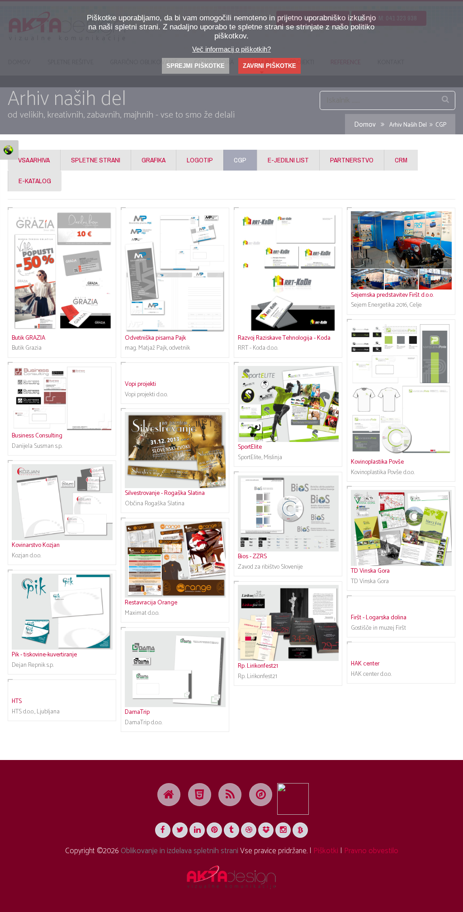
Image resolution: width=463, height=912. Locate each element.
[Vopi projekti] (175, 372)
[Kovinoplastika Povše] (401, 390)
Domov (365, 124)
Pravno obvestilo (371, 851)
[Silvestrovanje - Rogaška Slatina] (175, 450)
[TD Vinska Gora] (401, 528)
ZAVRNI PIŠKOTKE (269, 65)
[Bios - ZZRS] (288, 513)
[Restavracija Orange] (175, 560)
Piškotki (325, 851)
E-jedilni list (288, 160)
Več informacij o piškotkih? (231, 49)
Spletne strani (95, 160)
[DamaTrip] (175, 669)
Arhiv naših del (408, 125)
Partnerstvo (351, 160)
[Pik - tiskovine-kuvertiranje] (62, 612)
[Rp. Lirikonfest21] (288, 623)
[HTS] (62, 689)
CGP (240, 160)
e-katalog (35, 180)
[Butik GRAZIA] (62, 272)
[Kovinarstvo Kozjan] (62, 502)
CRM (401, 160)
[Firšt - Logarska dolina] (401, 606)
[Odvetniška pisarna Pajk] (175, 272)
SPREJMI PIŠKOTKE (195, 65)
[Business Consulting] (62, 398)
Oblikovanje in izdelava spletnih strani (179, 851)
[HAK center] (401, 652)
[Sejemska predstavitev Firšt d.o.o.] (401, 251)
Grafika (153, 160)
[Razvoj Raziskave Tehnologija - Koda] (288, 272)
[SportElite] (288, 404)
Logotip (200, 160)
